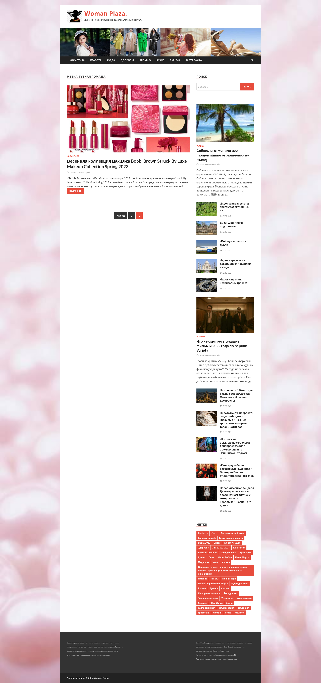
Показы (214, 578)
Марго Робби (225, 557)
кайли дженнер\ (206, 607)
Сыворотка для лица (209, 593)
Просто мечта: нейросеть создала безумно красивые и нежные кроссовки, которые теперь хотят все (236, 419)
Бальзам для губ (207, 538)
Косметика (77, 60)
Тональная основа (208, 598)
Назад (121, 215)
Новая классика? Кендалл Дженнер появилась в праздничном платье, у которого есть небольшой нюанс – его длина (237, 496)
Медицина (203, 562)
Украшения (227, 598)
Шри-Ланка (216, 603)
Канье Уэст (239, 547)
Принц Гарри (229, 578)
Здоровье (128, 60)
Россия (202, 588)
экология (239, 612)
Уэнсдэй (202, 603)
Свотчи (225, 588)
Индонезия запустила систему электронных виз (234, 207)
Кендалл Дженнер (207, 552)
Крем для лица (228, 552)
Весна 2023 (204, 542)
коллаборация (226, 607)
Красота (95, 60)
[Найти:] (225, 86)
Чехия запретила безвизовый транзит (233, 281)
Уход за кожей (244, 598)
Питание (202, 578)
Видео (217, 542)
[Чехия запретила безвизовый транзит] (206, 291)
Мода (111, 60)
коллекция (243, 607)
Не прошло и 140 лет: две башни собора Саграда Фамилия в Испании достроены (236, 395)
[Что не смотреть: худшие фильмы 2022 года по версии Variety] (225, 333)
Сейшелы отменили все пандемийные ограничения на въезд (222, 155)
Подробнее (75, 191)
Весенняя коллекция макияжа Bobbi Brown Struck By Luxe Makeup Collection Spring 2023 (127, 163)
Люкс (211, 557)
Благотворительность (231, 538)
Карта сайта (193, 60)
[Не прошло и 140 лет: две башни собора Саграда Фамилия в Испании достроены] (206, 401)
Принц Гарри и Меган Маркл (213, 583)
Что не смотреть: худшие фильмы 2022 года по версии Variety (221, 345)
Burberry (203, 533)
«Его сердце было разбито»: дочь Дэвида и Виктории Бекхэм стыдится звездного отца (237, 470)
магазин (217, 612)
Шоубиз (145, 60)
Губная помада (232, 542)
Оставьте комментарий (78, 172)
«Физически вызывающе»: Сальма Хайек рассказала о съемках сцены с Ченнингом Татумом (235, 445)
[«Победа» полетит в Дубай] (206, 253)
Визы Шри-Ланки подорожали (231, 224)
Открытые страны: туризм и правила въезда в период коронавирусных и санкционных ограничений (222, 570)
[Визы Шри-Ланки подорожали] (206, 234)
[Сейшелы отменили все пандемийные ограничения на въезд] (225, 143)
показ (228, 612)
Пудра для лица (239, 583)
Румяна (213, 588)
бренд (229, 603)
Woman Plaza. (105, 13)
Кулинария (245, 552)
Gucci (214, 533)
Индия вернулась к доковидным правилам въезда (235, 264)
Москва (226, 562)
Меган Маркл (242, 557)
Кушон (201, 557)
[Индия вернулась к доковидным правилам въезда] (206, 272)
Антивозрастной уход (232, 533)
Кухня (160, 60)
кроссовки (203, 612)
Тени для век (231, 593)
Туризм (175, 60)
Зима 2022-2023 (221, 547)
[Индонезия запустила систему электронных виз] (206, 215)
